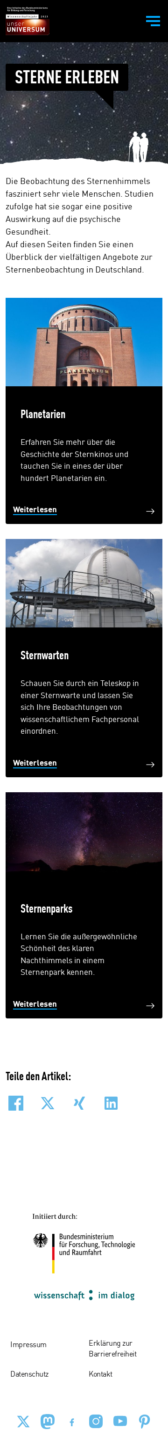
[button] (16, 1103)
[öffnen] (153, 21)
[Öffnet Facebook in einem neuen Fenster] (72, 1421)
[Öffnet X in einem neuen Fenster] (23, 1421)
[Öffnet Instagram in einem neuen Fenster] (96, 1421)
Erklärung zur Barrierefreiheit (112, 1349)
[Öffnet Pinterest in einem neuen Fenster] (144, 1421)
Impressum (28, 1345)
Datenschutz (29, 1374)
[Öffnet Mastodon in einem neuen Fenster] (47, 1421)
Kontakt (100, 1374)
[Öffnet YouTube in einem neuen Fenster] (120, 1421)
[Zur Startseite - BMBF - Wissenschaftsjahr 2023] (27, 21)
